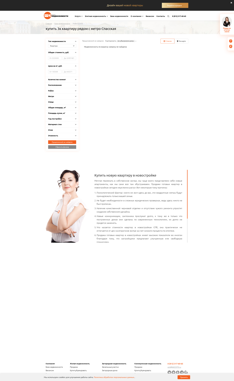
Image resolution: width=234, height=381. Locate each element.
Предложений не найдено (62, 142)
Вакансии (150, 16)
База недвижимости (119, 16)
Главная (49, 24)
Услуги (78, 16)
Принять (184, 377)
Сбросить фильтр (62, 147)
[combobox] (62, 46)
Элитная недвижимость (95, 16)
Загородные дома (109, 370)
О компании (136, 16)
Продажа (74, 367)
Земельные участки (110, 367)
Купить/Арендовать (78, 370)
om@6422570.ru (174, 367)
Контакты (160, 16)
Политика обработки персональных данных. (114, 377)
